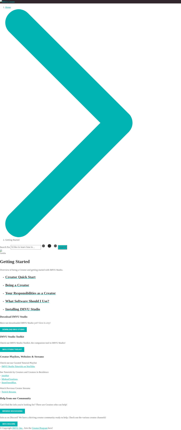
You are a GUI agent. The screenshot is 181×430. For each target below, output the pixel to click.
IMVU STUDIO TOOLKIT (12, 350)
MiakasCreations (10, 379)
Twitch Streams (9, 392)
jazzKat (5, 375)
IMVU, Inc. (17, 428)
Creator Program (39, 428)
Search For (5, 247)
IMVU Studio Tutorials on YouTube (18, 366)
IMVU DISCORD (8, 424)
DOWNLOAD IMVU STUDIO (13, 330)
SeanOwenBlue (9, 382)
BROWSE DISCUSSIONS (12, 411)
